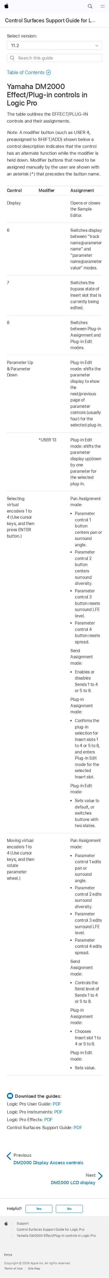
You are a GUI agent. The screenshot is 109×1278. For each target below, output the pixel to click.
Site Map (34, 1268)
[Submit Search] (12, 58)
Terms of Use (13, 1268)
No (69, 1209)
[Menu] (102, 6)
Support (23, 1223)
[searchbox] (54, 58)
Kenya (8, 1254)
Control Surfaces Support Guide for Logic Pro (50, 1229)
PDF (57, 1104)
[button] (90, 6)
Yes (39, 1209)
